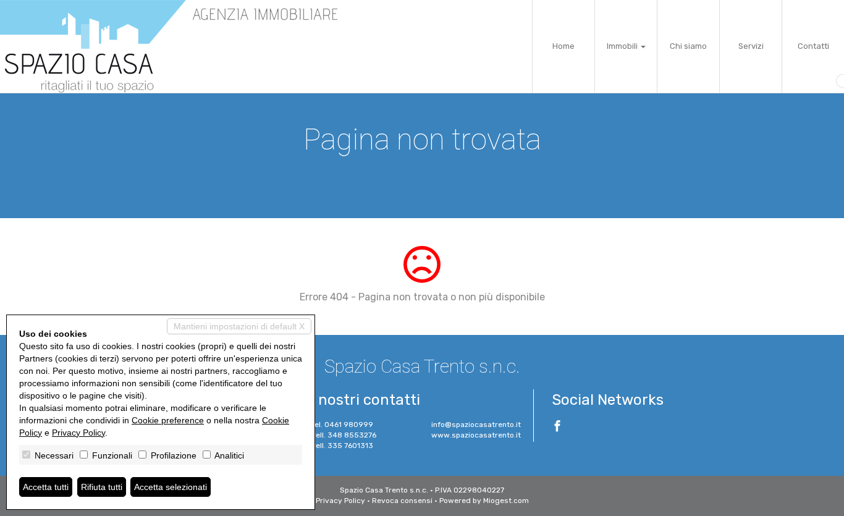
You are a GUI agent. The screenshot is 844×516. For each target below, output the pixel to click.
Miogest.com (506, 500)
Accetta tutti (46, 487)
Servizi (751, 46)
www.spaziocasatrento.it (476, 435)
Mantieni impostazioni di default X (239, 326)
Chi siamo (688, 46)
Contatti (813, 46)
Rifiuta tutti (101, 487)
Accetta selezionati (170, 487)
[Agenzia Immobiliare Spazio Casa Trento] (173, 46)
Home (563, 46)
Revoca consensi (402, 500)
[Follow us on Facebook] (557, 428)
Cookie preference (168, 420)
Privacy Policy (340, 500)
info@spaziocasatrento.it (476, 424)
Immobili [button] (623, 46)
